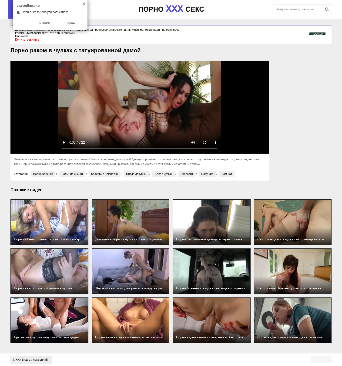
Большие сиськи (72, 174)
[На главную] (171, 9)
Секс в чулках (163, 174)
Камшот (227, 174)
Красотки (187, 174)
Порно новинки (43, 174)
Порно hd (21, 36)
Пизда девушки (136, 174)
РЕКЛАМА (317, 34)
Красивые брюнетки (104, 174)
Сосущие (207, 174)
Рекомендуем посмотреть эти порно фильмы (45, 33)
